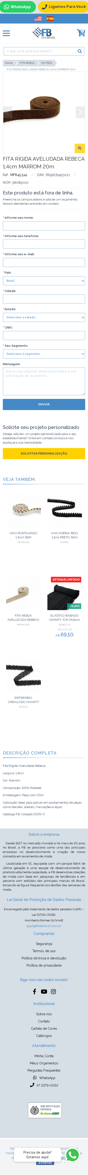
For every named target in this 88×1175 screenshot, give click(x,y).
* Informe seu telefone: (21, 236)
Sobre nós (44, 1014)
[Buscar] (80, 51)
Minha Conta (44, 1056)
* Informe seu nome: (18, 217)
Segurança (44, 944)
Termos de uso (44, 951)
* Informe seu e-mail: (18, 254)
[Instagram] (53, 991)
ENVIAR (44, 404)
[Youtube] (44, 991)
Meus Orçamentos (44, 1063)
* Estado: (9, 309)
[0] (80, 34)
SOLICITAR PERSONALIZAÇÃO (44, 453)
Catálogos (44, 1036)
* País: (7, 272)
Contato (44, 1021)
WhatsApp (46, 1078)
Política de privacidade (44, 965)
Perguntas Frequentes (44, 1070)
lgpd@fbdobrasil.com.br (44, 926)
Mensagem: (11, 364)
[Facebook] (34, 991)
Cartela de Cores (44, 1028)
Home (8, 63)
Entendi (45, 1162)
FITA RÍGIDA (27, 63)
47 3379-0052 (46, 1085)
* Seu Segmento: (15, 345)
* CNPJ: (8, 327)
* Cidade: (9, 291)
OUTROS (46, 63)
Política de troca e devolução (44, 958)
